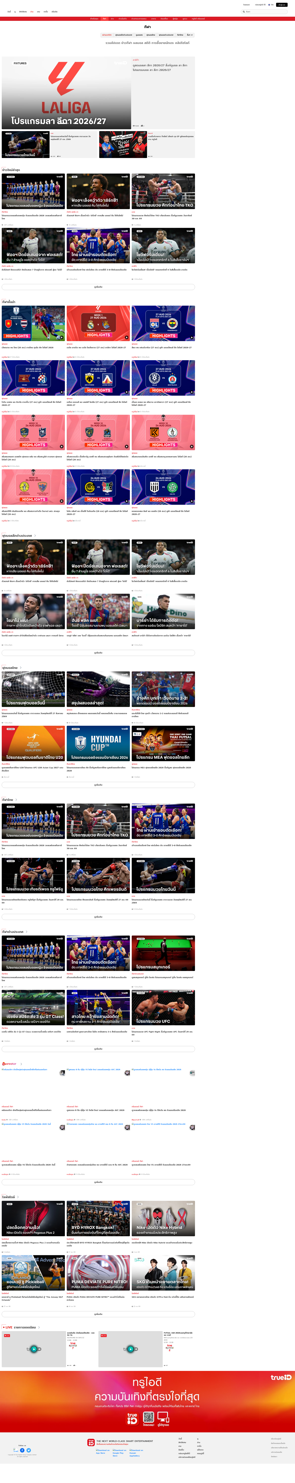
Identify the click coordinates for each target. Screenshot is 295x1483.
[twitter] (28, 1450)
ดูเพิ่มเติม (98, 287)
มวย (133, 211)
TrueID (14, 5)
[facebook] (22, 1450)
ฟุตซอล (4, 709)
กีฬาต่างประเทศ (12, 932)
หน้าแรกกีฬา (107, 34)
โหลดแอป (246, 5)
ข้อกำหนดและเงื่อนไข (278, 1443)
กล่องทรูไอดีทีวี (184, 1453)
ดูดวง (185, 18)
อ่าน (31, 11)
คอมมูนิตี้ (200, 1453)
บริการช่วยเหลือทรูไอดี (186, 1457)
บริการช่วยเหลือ (276, 1452)
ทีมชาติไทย (136, 709)
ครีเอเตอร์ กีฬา (7, 1106)
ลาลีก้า (134, 266)
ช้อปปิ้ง (181, 1449)
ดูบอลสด (139, 34)
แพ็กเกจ (200, 1449)
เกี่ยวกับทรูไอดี (276, 1438)
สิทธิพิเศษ (23, 11)
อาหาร (153, 18)
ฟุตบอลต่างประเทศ (166, 34)
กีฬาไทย (180, 34)
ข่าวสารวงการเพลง (138, 18)
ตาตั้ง (46, 11)
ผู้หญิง (175, 18)
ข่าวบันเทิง (123, 18)
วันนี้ (9, 11)
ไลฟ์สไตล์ (8, 1197)
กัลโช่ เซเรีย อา (72, 211)
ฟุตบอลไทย (150, 34)
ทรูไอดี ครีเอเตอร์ (198, 18)
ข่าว (112, 18)
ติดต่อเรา (274, 1456)
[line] (15, 1450)
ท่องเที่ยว (164, 18)
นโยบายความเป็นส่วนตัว (279, 1447)
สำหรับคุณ (94, 18)
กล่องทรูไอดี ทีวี (260, 5)
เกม (38, 11)
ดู (15, 11)
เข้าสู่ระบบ (282, 4)
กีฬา (104, 18)
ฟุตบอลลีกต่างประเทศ (123, 34)
